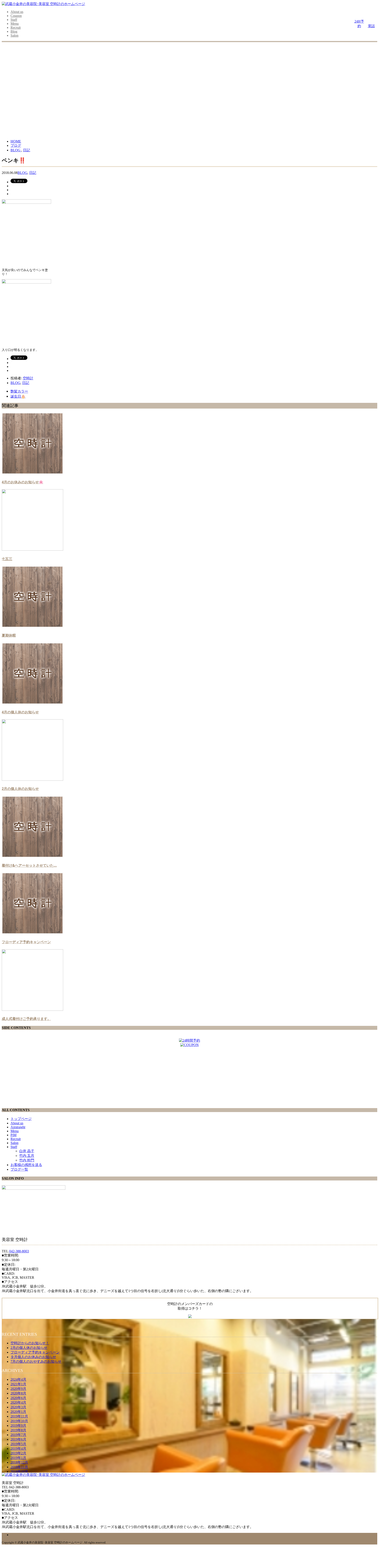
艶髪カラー (19, 391)
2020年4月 (18, 1402)
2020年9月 (18, 1389)
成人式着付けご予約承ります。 (26, 1018)
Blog (14, 31)
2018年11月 (19, 1467)
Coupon (16, 16)
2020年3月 (18, 1407)
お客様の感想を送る (26, 1165)
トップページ (21, 1119)
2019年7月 (18, 1435)
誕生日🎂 (18, 396)
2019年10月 (19, 1421)
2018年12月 (19, 1462)
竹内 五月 (26, 1155)
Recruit (16, 27)
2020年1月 (18, 1412)
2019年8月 (18, 1430)
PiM (13, 1135)
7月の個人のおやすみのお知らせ (36, 1361)
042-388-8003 (19, 1251)
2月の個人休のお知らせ (20, 788)
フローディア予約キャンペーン (26, 941)
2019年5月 (18, 1444)
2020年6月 (18, 1398)
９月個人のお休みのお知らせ (33, 1357)
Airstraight (18, 1127)
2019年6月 (18, 1439)
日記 (32, 173)
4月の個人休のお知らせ (20, 712)
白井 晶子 (26, 1151)
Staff (14, 19)
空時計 (28, 378)
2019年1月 (18, 1458)
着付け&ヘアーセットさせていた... (29, 865)
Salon (14, 35)
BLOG (22, 173)
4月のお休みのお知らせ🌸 (22, 482)
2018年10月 (19, 1471)
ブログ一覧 (19, 1169)
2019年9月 (18, 1425)
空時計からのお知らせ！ (30, 1343)
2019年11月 (19, 1416)
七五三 (7, 558)
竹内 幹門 (26, 1160)
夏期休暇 (9, 635)
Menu (15, 23)
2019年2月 (18, 1453)
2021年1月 (18, 1384)
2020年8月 (18, 1393)
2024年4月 (18, 1379)
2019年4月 (18, 1448)
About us (17, 12)
